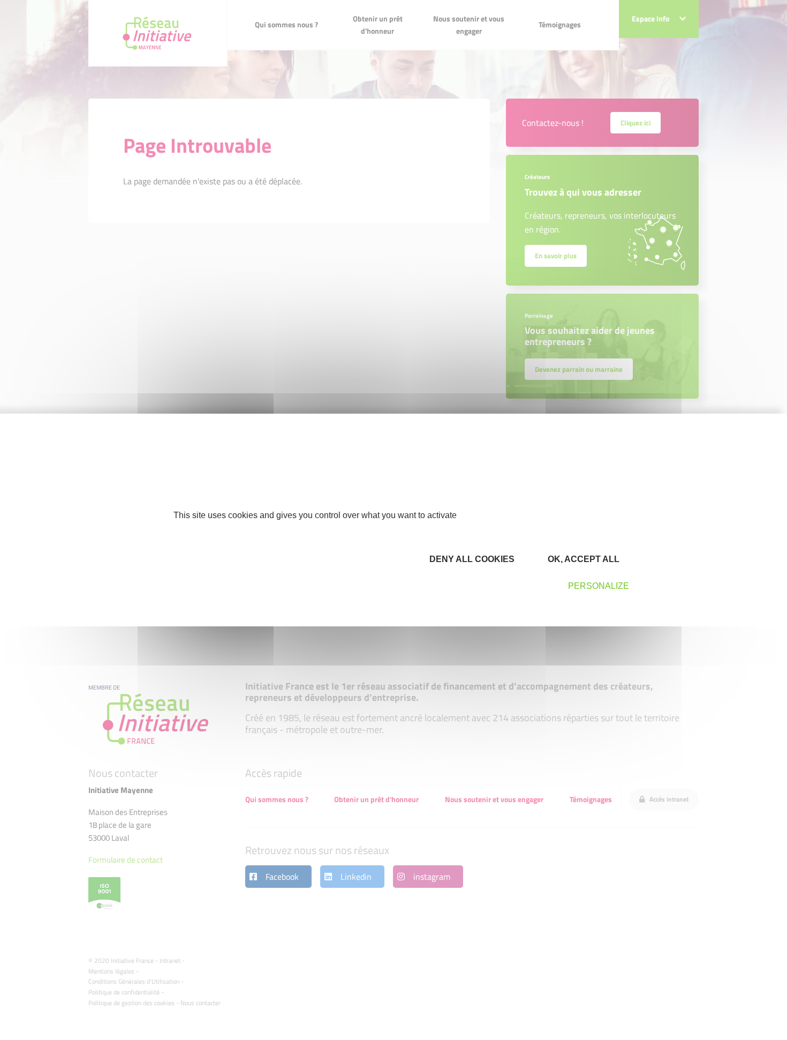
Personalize (598, 585)
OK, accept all (582, 559)
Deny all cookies (470, 559)
